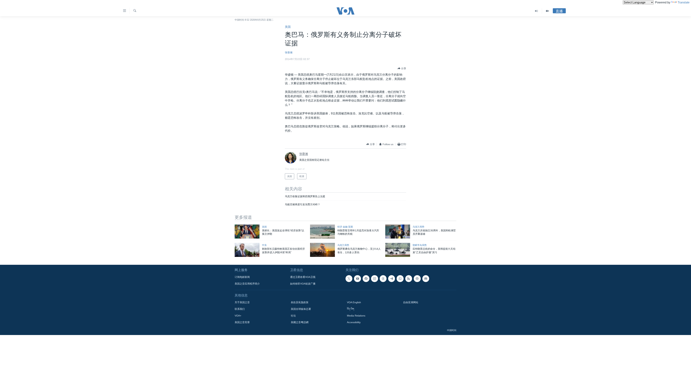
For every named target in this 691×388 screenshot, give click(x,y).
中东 (264, 245)
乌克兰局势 (418, 226)
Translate (684, 2)
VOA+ (238, 315)
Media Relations (356, 315)
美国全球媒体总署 (301, 309)
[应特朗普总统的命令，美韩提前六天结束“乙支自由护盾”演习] (397, 250)
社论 (293, 315)
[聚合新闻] (408, 278)
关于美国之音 (242, 302)
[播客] (417, 278)
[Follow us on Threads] (383, 278)
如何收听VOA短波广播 (302, 283)
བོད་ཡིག (350, 309)
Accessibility (354, 322)
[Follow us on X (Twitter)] (349, 278)
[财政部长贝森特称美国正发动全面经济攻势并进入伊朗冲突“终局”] (247, 250)
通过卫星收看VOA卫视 (302, 277)
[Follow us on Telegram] (391, 278)
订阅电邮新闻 (242, 277)
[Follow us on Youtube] (357, 278)
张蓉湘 (288, 52)
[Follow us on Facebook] (366, 278)
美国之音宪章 (242, 322)
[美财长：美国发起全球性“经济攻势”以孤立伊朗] (247, 232)
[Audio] (536, 11)
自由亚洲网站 (410, 302)
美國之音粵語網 (299, 322)
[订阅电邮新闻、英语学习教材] (425, 278)
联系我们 (240, 309)
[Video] (547, 11)
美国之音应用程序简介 (247, 283)
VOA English (354, 302)
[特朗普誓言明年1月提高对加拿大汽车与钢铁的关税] (322, 232)
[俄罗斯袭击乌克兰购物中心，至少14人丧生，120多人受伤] (322, 250)
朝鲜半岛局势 (420, 245)
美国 (288, 26)
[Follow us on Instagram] (374, 278)
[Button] (402, 68)
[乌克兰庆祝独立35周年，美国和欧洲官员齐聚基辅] (397, 232)
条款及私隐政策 (299, 302)
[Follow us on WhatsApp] (400, 278)
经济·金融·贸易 (345, 226)
